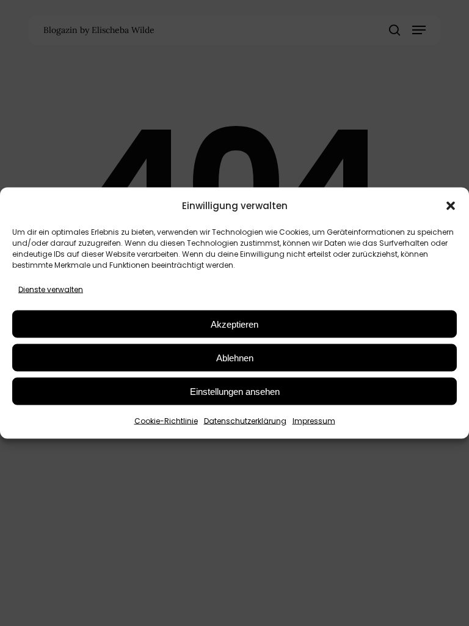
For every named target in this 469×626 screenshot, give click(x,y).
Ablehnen (234, 357)
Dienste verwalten (50, 289)
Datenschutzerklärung (245, 421)
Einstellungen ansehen (235, 391)
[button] (451, 205)
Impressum (314, 421)
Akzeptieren (234, 324)
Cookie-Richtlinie (166, 421)
